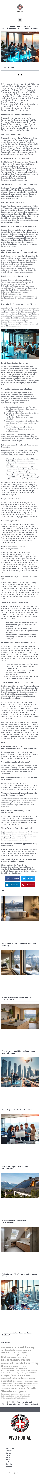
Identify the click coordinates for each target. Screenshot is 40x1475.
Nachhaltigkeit (7, 1381)
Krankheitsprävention (10, 1373)
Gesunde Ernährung (25, 1363)
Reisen (8, 1460)
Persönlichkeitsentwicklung (30, 1381)
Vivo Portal (10, 1448)
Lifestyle (9, 1455)
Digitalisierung (21, 1355)
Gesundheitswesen (21, 1368)
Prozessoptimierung (19, 1383)
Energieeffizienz (23, 1357)
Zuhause (9, 1451)
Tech (8, 1402)
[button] (20, 20)
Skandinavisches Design (7, 1388)
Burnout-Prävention (14, 1352)
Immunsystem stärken (10, 1370)
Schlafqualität (5, 1386)
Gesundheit (6, 1366)
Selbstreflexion (30, 1386)
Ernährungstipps (6, 1363)
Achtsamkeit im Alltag (23, 1347)
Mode (8, 1457)
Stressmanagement (8, 1394)
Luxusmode (17, 1375)
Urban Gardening (25, 1396)
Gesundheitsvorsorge (7, 1368)
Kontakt (9, 1466)
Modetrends (16, 1378)
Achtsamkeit (6, 1347)
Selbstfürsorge (17, 1385)
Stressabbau (32, 1388)
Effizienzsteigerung (9, 1357)
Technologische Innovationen (10, 1396)
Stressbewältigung (13, 1391)
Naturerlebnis (18, 1381)
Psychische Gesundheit (32, 1383)
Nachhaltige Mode (29, 1378)
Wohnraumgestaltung (8, 1398)
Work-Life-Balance (21, 1398)
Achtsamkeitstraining (12, 1350)
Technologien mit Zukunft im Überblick (17, 1110)
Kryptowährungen (22, 1373)
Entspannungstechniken (15, 1359)
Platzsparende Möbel (6, 1383)
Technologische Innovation (22, 1394)
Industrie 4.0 (25, 1370)
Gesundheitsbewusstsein (20, 1366)
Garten (8, 1453)
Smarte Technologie (20, 1388)
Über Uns (9, 1464)
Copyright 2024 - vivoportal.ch (20, 1473)
